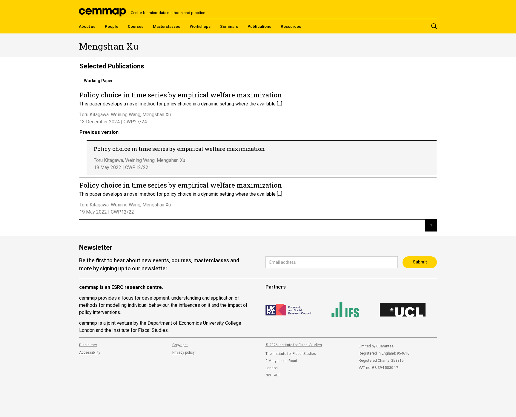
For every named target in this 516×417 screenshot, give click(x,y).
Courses (135, 26)
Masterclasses (166, 26)
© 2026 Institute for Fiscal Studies (293, 345)
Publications (259, 26)
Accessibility (89, 352)
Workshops (200, 26)
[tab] (98, 81)
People (111, 26)
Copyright (180, 345)
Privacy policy (183, 352)
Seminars (229, 26)
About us (87, 26)
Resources (291, 26)
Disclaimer (88, 345)
